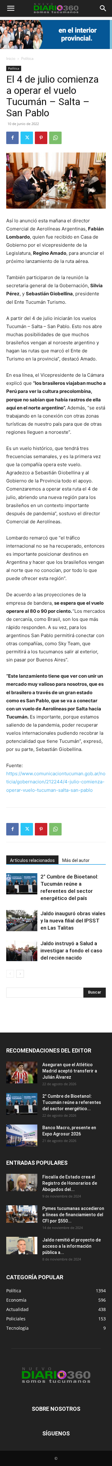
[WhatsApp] (55, 138)
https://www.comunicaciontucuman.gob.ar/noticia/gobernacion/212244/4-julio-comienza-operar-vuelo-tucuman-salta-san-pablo (55, 782)
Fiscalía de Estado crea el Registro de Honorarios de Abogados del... (69, 1183)
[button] (103, 8)
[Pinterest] (41, 138)
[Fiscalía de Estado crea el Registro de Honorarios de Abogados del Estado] (21, 1182)
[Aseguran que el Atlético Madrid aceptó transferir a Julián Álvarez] (21, 1072)
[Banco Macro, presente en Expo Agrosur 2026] (21, 1135)
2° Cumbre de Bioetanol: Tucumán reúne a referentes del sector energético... (71, 1102)
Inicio (10, 58)
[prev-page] (10, 974)
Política (27, 58)
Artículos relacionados (32, 860)
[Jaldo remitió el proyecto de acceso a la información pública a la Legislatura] (21, 1245)
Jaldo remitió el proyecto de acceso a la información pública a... (71, 1246)
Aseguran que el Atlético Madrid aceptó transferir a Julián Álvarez (69, 1071)
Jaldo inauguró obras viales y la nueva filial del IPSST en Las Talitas (72, 920)
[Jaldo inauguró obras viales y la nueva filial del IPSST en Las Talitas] (21, 920)
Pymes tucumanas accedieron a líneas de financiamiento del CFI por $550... (73, 1214)
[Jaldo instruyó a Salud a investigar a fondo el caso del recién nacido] (21, 950)
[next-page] (20, 974)
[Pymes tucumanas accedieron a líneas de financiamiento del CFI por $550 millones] (21, 1214)
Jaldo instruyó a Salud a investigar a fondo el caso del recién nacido (71, 950)
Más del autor (76, 860)
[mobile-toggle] (11, 8)
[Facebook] (12, 138)
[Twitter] (27, 138)
